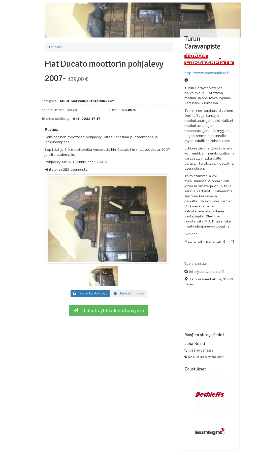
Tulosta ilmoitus (130, 293)
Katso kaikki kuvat (91, 293)
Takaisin (55, 47)
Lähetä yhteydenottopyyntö (111, 310)
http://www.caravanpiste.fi (206, 73)
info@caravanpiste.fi (206, 272)
